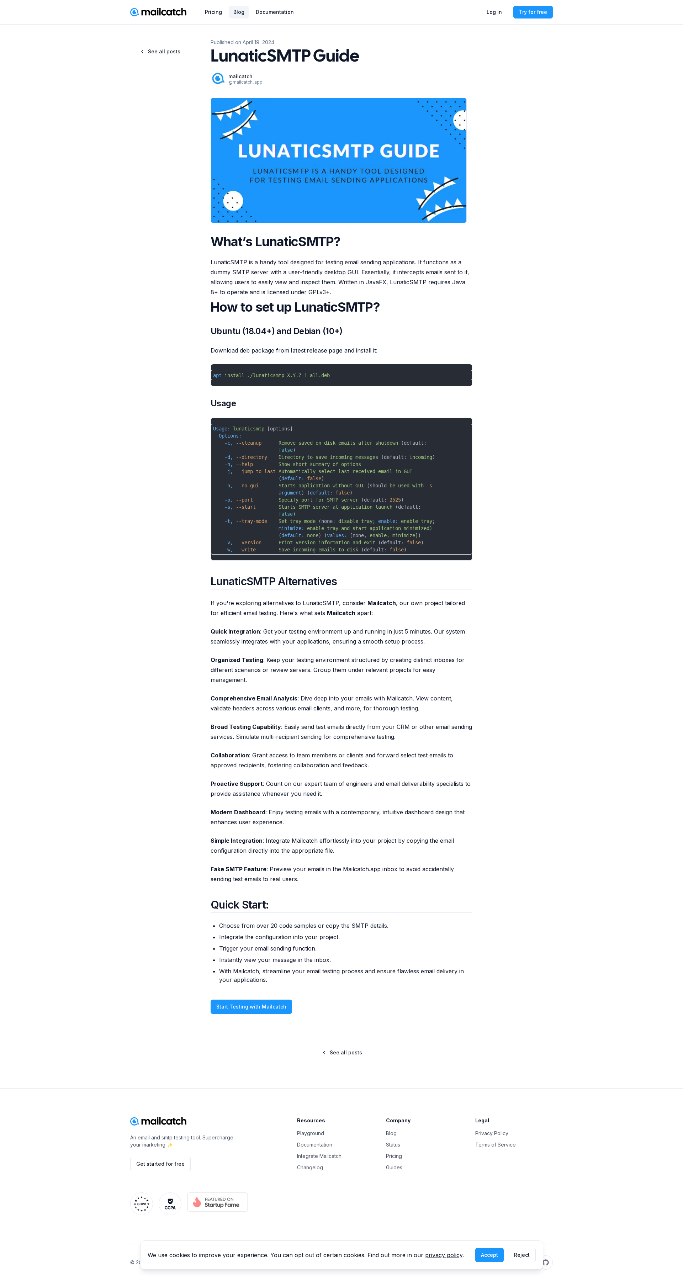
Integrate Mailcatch (319, 1156)
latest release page (317, 350)
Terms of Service (495, 1145)
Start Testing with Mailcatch (251, 1007)
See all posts (164, 51)
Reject (522, 1255)
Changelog (310, 1167)
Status (393, 1145)
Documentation (275, 12)
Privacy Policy (491, 1133)
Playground (310, 1133)
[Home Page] (158, 1121)
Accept (489, 1255)
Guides (394, 1167)
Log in (494, 12)
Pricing (213, 12)
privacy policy (443, 1255)
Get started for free (160, 1164)
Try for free (533, 12)
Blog (238, 12)
